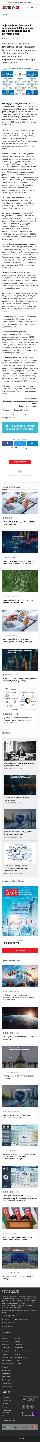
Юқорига (20, 1439)
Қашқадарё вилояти (21, 410)
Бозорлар (5, 1344)
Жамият (18, 1360)
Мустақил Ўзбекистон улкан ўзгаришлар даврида (19, 1077)
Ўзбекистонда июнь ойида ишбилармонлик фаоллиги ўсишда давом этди (20, 680)
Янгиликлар (19, 1348)
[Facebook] (28, 1407)
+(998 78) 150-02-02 (10, 1316)
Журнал (18, 1341)
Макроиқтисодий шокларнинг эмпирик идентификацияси (19, 764)
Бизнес (4, 1354)
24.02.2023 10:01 (8, 38)
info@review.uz (9, 1323)
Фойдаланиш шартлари (6, 1411)
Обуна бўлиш (20, 950)
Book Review (6, 1376)
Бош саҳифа (6, 1397)
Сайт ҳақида (6, 1400)
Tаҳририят (6, 1407)
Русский (23, 2)
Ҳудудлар (6, 410)
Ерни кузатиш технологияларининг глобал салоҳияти (19, 1038)
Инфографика (7, 1370)
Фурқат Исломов (9, 418)
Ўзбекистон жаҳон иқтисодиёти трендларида (16, 799)
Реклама (5, 1403)
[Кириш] (32, 7)
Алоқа (4, 1415)
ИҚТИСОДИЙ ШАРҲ (11, 943)
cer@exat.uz (8, 1326)
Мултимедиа (6, 1380)
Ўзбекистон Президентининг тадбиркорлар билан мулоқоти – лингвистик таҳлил (17, 868)
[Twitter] (32, 1407)
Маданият (5, 1367)
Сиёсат (17, 1354)
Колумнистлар (7, 1357)
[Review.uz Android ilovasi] (30, 1399)
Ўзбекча (9, 2)
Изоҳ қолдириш (20, 462)
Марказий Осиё (20, 1357)
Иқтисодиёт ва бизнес (23, 1351)
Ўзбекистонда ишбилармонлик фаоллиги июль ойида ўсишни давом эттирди (19, 562)
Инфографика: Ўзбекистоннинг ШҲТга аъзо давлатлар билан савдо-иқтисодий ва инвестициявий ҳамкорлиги (20, 1198)
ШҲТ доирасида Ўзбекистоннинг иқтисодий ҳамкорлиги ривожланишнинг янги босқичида (19, 997)
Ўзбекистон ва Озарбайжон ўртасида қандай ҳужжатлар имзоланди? (17, 1238)
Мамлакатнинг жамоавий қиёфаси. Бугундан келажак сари (18, 833)
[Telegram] (23, 1407)
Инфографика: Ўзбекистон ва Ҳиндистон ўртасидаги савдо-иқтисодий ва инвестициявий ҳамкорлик (19, 1156)
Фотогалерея (6, 1383)
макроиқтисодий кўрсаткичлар (14, 414)
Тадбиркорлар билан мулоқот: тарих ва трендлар (18, 1278)
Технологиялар (7, 1364)
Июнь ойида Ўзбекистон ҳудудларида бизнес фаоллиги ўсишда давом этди (17, 640)
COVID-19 (19, 1364)
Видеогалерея (7, 1386)
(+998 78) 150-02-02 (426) (19, 1319)
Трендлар (5, 1341)
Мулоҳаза (5, 1351)
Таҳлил (4, 1338)
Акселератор (6, 1360)
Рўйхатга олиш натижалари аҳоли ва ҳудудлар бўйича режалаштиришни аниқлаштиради (17, 720)
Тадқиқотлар (6, 1373)
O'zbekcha (16, 2)
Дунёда (17, 1338)
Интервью (5, 1348)
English (29, 2)
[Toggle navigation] (36, 7)
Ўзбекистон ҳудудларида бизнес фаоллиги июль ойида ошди (19, 523)
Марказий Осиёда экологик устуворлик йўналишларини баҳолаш (18, 601)
